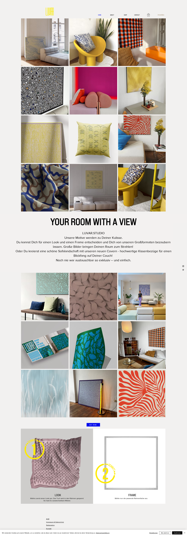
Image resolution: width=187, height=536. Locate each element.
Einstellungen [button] (153, 533)
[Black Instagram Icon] (183, 266)
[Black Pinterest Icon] (183, 270)
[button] (148, 14)
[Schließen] (184, 532)
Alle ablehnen (165, 533)
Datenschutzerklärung (102, 533)
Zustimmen (177, 533)
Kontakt (48, 528)
